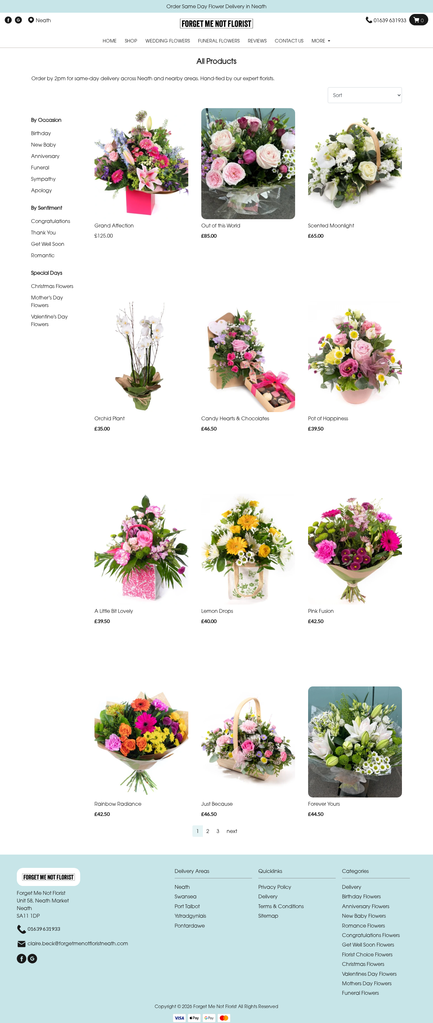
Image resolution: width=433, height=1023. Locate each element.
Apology (41, 190)
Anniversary (45, 156)
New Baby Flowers (364, 916)
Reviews (257, 40)
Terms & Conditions (281, 906)
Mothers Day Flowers (366, 983)
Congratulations (50, 221)
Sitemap (268, 916)
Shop (131, 40)
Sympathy (43, 179)
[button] (216, 872)
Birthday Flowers (361, 896)
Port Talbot (187, 906)
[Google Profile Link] (18, 20)
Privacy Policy (274, 887)
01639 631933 (390, 20)
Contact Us (289, 40)
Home (110, 40)
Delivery (268, 896)
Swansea (186, 896)
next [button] (232, 831)
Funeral (40, 167)
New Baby (43, 144)
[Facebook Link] (8, 20)
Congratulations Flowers (371, 935)
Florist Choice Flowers (367, 954)
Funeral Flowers (219, 40)
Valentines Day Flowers (369, 974)
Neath (182, 887)
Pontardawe (190, 925)
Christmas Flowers (52, 286)
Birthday (41, 133)
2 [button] (207, 831)
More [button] (319, 40)
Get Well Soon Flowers (368, 944)
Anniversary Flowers (365, 906)
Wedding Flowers (167, 40)
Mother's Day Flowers (47, 301)
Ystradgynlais (190, 916)
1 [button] (197, 831)
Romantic (43, 255)
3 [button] (218, 831)
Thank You (43, 232)
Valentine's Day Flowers (49, 320)
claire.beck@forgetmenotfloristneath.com (78, 943)
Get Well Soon (47, 244)
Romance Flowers (363, 925)
